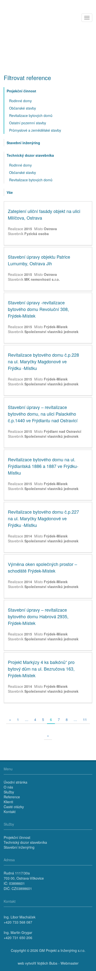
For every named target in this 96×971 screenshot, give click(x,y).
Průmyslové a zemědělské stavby (35, 130)
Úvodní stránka (15, 782)
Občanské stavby (22, 108)
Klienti (8, 801)
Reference (12, 796)
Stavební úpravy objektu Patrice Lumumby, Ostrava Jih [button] (39, 260)
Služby (9, 791)
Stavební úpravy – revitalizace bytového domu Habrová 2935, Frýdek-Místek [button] (38, 616)
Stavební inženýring (23, 142)
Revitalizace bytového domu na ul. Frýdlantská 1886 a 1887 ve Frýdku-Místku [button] (43, 466)
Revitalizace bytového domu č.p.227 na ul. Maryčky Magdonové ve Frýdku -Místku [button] (43, 518)
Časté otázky (14, 806)
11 (85, 719)
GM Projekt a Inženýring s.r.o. (62, 950)
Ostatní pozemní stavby (27, 122)
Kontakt (10, 811)
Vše (10, 192)
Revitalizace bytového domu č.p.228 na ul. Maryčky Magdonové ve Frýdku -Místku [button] (43, 361)
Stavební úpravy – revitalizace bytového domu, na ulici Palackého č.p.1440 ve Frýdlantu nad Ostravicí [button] (43, 413)
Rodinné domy (20, 100)
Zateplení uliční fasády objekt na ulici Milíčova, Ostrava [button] (44, 214)
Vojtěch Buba (47, 963)
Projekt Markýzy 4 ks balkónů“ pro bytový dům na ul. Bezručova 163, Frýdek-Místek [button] (41, 668)
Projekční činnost (21, 90)
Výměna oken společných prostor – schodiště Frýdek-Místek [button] (42, 567)
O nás (8, 787)
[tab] (48, 223)
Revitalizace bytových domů (30, 115)
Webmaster (70, 963)
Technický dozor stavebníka (30, 155)
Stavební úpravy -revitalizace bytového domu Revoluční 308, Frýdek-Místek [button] (38, 309)
